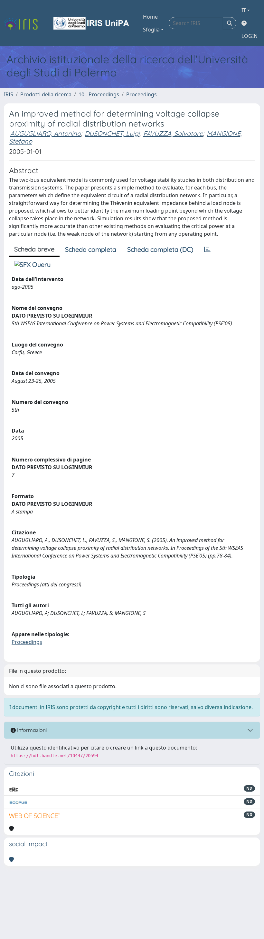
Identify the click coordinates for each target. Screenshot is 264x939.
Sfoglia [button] (151, 29)
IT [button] (243, 10)
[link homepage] (23, 23)
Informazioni (31, 730)
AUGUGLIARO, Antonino (45, 133)
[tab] (207, 249)
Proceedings (141, 94)
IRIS (8, 94)
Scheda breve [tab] (34, 249)
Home (150, 16)
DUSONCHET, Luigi (112, 133)
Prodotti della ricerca (45, 94)
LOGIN (249, 35)
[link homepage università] (91, 23)
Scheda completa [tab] (90, 249)
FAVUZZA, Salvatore (173, 133)
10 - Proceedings (99, 94)
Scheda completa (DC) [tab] (160, 249)
